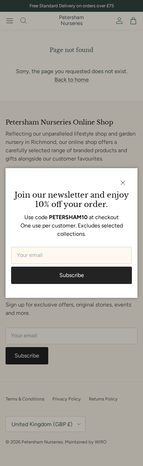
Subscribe (71, 275)
